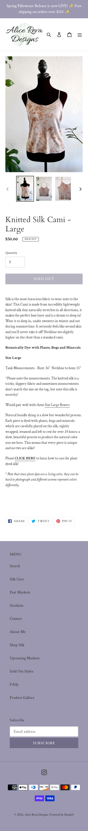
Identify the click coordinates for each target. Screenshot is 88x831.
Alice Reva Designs (36, 815)
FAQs (14, 684)
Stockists (16, 605)
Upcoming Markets (25, 658)
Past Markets (20, 592)
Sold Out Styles (21, 671)
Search (15, 566)
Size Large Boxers (57, 405)
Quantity (11, 253)
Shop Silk (17, 645)
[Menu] (80, 34)
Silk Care (17, 579)
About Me (18, 631)
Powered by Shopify (61, 815)
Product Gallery (22, 697)
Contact (16, 618)
